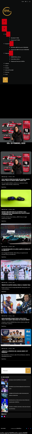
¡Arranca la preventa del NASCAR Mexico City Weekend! (15, 352)
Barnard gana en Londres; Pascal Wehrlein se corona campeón (17, 379)
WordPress (19, 428)
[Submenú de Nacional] (11, 53)
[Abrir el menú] (4, 22)
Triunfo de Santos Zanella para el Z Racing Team (16, 285)
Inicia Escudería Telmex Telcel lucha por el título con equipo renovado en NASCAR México (16, 319)
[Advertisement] (16, 101)
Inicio (6, 74)
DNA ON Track (3, 428)
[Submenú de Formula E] (11, 43)
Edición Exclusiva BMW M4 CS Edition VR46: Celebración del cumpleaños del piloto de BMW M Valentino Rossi (16, 213)
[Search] (27, 370)
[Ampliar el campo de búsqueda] (5, 79)
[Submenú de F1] (8, 34)
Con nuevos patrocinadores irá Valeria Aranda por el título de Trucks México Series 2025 (16, 180)
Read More (4, 187)
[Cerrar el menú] (4, 29)
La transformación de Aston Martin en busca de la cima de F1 (16, 250)
